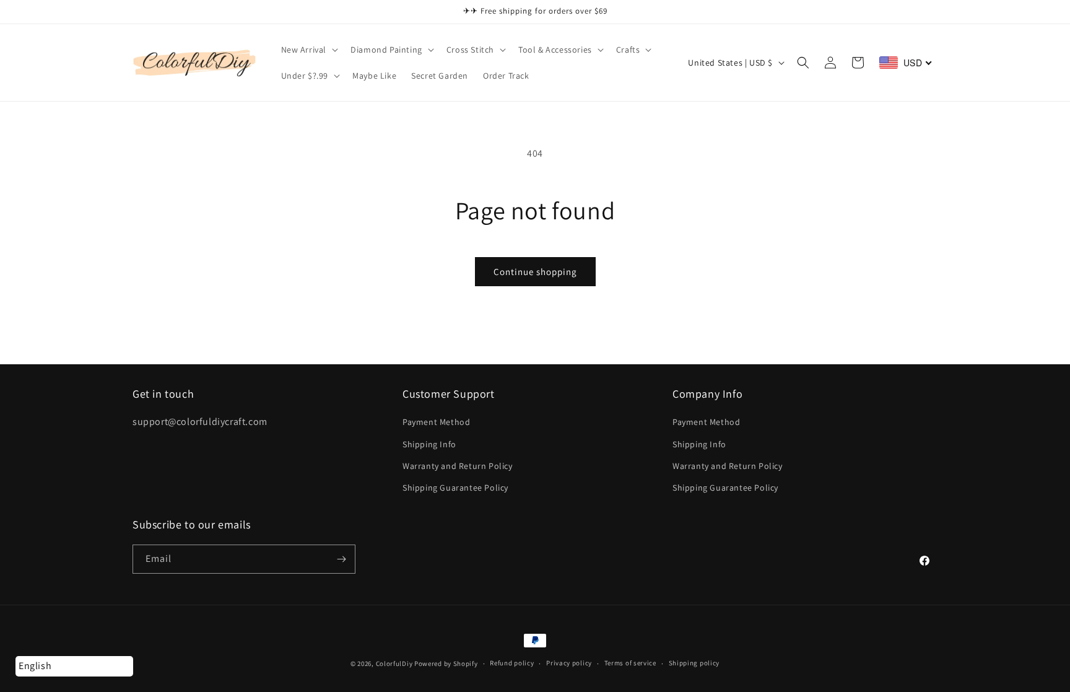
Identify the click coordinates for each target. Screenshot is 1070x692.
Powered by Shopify (446, 663)
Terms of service (630, 663)
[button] (309, 50)
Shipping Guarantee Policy (455, 487)
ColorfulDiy (394, 663)
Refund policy (512, 663)
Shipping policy (694, 663)
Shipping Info (429, 444)
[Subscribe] (341, 559)
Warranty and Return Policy (457, 465)
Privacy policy (569, 663)
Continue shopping (535, 272)
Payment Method (436, 421)
